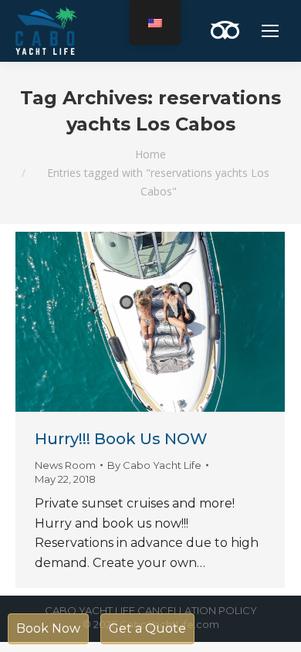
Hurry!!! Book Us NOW (121, 439)
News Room (65, 465)
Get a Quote (147, 628)
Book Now (48, 628)
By (154, 465)
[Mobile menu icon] (270, 30)
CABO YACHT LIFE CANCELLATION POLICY (151, 610)
